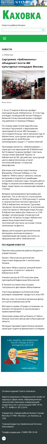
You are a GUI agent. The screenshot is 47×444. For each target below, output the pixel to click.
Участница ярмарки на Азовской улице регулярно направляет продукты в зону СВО (23, 293)
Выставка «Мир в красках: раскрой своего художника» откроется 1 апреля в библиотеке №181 (22, 270)
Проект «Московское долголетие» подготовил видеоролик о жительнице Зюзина (21, 260)
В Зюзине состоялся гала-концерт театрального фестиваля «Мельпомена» (21, 286)
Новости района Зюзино (13, 25)
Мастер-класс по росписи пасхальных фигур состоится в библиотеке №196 (22, 300)
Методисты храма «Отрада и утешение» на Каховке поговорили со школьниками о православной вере (22, 309)
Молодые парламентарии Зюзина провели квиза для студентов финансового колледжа (23, 327)
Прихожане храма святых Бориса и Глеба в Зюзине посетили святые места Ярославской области (23, 319)
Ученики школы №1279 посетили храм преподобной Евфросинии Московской (20, 278)
